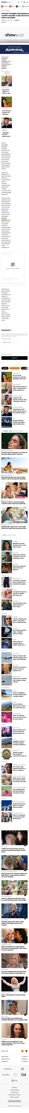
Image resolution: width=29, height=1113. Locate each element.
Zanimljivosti (5, 1059)
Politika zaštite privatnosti (14, 1094)
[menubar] (24, 2)
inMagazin (4, 1061)
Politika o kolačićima (14, 1097)
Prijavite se (14, 358)
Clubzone (25, 1061)
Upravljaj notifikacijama (15, 1101)
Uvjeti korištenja (14, 1092)
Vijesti (13, 6)
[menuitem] (24, 2)
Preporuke (24, 1059)
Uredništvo (14, 1087)
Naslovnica (4, 1056)
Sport (19, 6)
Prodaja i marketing (14, 1090)
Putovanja (26, 6)
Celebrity (25, 1056)
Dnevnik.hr (6, 6)
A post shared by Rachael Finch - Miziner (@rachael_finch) (16, 283)
